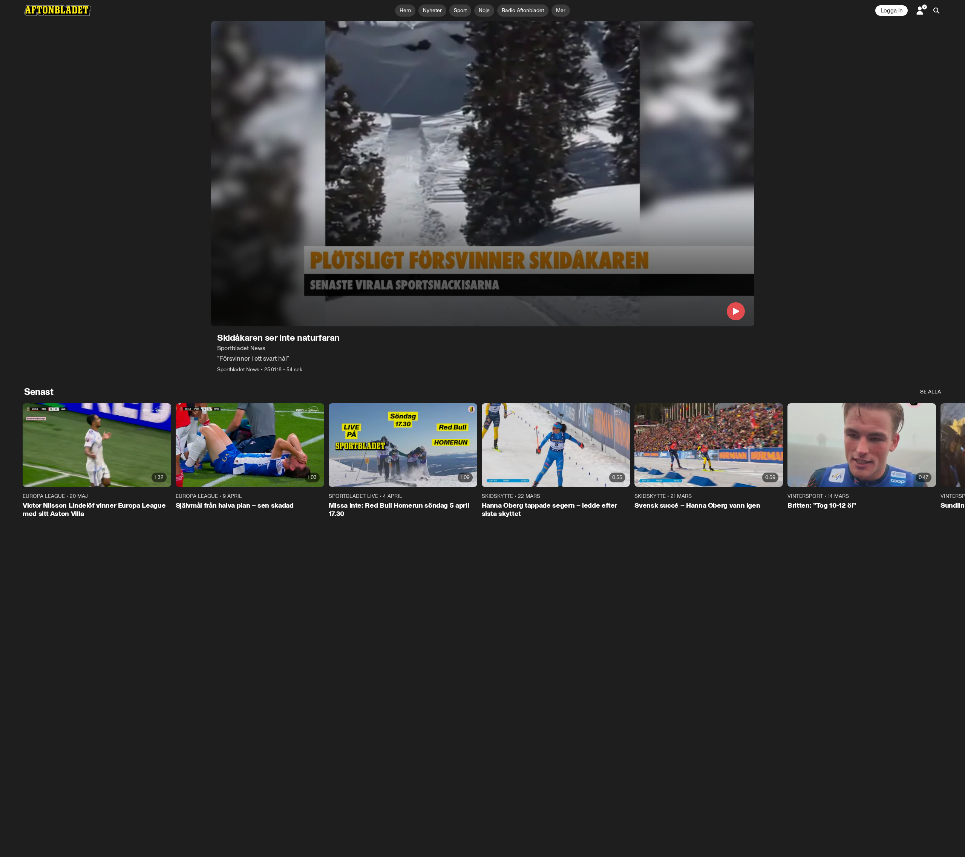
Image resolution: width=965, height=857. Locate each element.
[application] (482, 173)
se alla (930, 392)
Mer (560, 10)
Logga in (891, 10)
